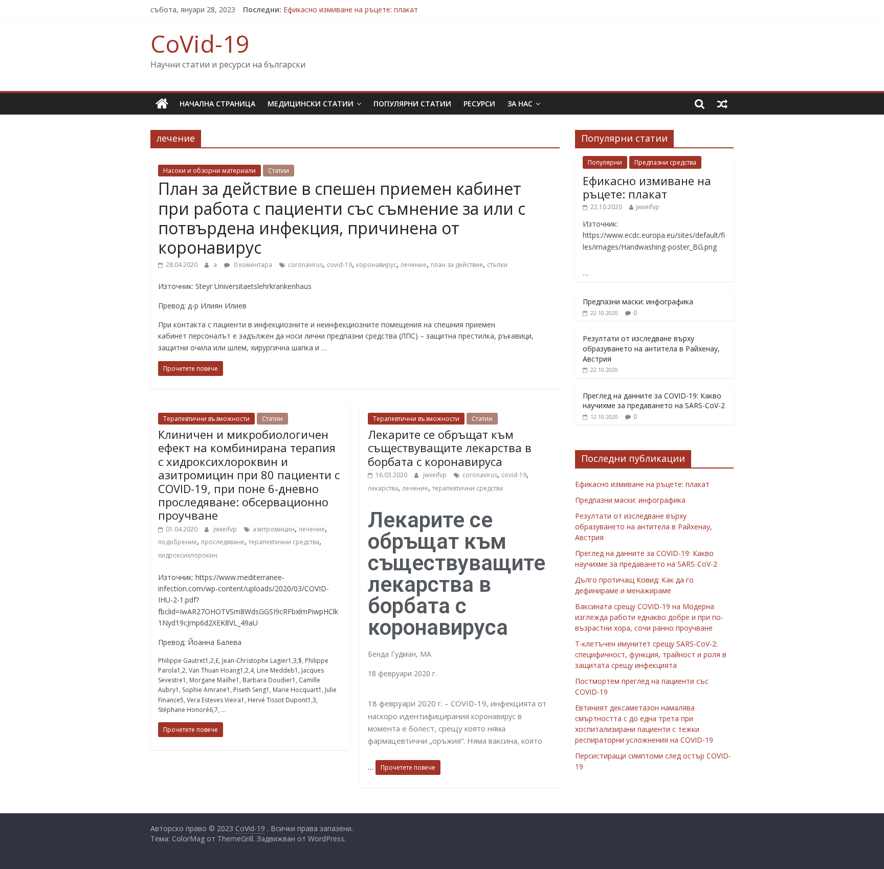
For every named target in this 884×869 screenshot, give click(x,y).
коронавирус (376, 264)
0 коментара (252, 264)
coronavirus (305, 264)
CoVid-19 (199, 43)
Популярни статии (412, 103)
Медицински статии (310, 103)
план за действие (457, 264)
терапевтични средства (284, 542)
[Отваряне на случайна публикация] (722, 104)
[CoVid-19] (161, 104)
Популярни (605, 162)
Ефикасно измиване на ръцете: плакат (350, 9)
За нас (520, 103)
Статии (278, 170)
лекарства (383, 488)
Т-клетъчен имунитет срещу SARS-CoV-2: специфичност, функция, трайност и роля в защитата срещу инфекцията (650, 654)
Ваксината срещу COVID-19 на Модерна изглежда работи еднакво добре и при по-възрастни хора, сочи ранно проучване (649, 617)
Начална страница (217, 103)
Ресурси (479, 103)
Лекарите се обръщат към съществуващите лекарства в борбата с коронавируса (450, 448)
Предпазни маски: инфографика (638, 301)
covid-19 (339, 264)
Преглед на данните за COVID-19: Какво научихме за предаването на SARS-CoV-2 (654, 401)
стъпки (497, 264)
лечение (414, 264)
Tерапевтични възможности (206, 418)
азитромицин (274, 529)
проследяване (223, 542)
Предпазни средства (665, 162)
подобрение (177, 542)
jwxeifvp (225, 529)
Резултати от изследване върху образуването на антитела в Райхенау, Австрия (651, 348)
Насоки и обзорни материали (209, 170)
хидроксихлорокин (187, 555)
